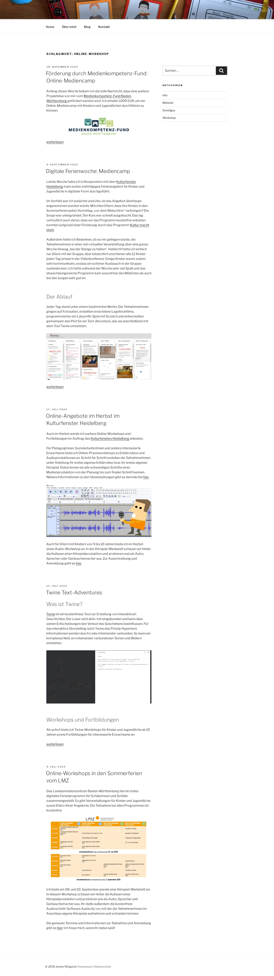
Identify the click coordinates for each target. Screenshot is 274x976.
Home (50, 26)
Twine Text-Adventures (74, 592)
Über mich (69, 26)
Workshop (169, 117)
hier (146, 477)
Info (164, 95)
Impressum (85, 966)
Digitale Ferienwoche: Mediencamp (88, 171)
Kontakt (104, 26)
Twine (50, 614)
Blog (87, 26)
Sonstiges (168, 110)
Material (167, 102)
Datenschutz (103, 966)
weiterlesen (55, 142)
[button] (98, 356)
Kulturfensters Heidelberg (110, 438)
